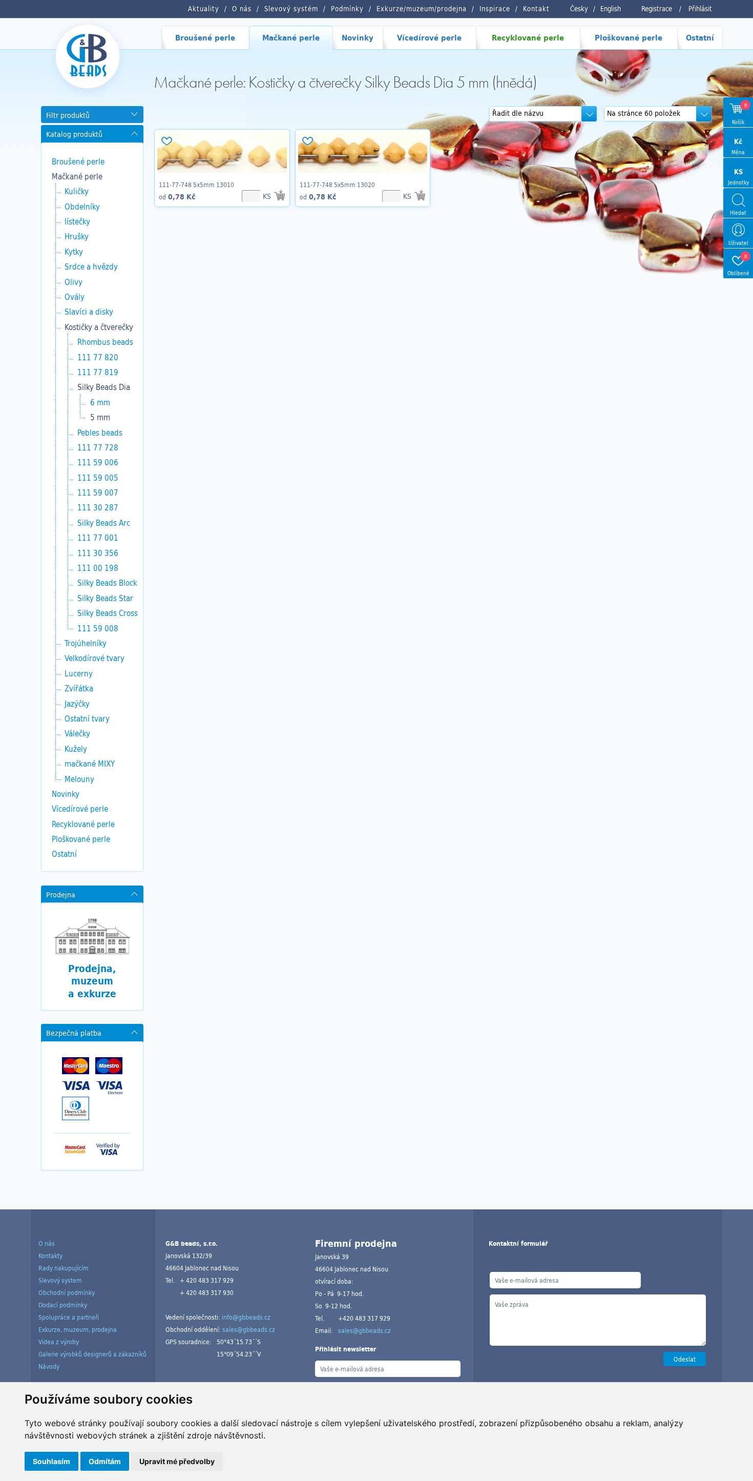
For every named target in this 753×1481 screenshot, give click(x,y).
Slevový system (60, 1280)
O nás (46, 1243)
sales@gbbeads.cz (248, 1329)
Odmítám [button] (105, 1461)
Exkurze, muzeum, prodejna (77, 1329)
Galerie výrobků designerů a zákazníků (92, 1354)
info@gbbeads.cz (246, 1317)
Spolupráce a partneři (68, 1317)
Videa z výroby (58, 1341)
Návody (48, 1366)
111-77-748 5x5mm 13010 (196, 184)
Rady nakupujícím (63, 1267)
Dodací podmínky (62, 1304)
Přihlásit (700, 9)
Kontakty (50, 1255)
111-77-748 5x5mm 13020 (337, 184)
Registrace (656, 9)
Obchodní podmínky (66, 1292)
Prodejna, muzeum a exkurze (92, 981)
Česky (579, 9)
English (610, 9)
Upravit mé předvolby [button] (177, 1461)
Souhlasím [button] (51, 1461)
